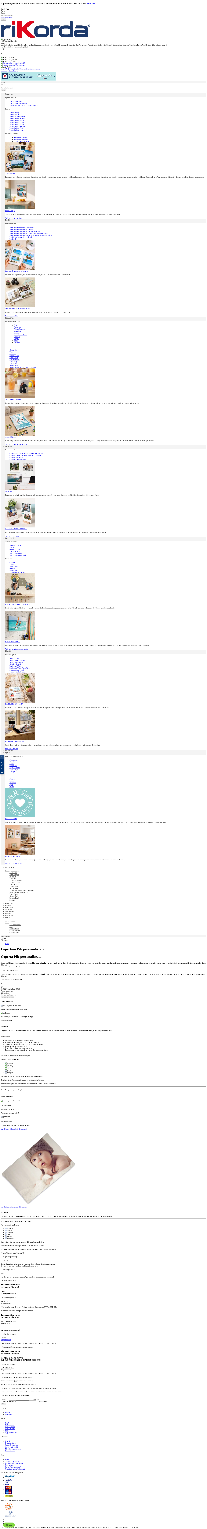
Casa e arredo (9, 538)
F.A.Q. (7, 69)
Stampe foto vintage (20, 137)
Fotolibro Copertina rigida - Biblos (21, 229)
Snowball (12, 354)
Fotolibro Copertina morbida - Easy (21, 227)
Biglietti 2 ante (14, 658)
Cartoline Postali (15, 664)
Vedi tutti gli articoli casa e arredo (16, 649)
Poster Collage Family (17, 120)
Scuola (11, 764)
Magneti (16, 339)
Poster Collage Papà (16, 128)
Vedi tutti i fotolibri (11, 316)
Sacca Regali (13, 362)
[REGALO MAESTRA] (20, 854)
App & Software (10, 1433)
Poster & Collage (15, 545)
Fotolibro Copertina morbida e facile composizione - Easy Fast (30, 235)
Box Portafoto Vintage (21, 141)
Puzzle (16, 341)
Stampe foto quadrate (21, 139)
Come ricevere (35, 69)
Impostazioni (5, 936)
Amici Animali (14, 360)
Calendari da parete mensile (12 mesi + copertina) (26, 453)
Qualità (7, 1441)
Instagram (12, 783)
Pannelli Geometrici (16, 553)
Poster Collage (14, 112)
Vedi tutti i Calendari (12, 536)
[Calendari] (20, 489)
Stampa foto (9, 94)
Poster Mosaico (14, 114)
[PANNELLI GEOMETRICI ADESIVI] (20, 602)
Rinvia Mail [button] (91, 3)
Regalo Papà (13, 770)
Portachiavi (17, 327)
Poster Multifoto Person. (17, 116)
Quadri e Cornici (15, 549)
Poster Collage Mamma (17, 126)
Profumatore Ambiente (17, 572)
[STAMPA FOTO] (20, 171)
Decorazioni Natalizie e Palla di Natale (22, 367)
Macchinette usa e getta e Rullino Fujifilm (23, 105)
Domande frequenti (11, 1443)
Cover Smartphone (20, 335)
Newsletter (9, 1414)
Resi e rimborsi (10, 1451)
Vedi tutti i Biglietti (11, 749)
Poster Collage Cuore (16, 122)
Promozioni (9, 751)
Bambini (12, 779)
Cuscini (12, 562)
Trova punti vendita (11, 1447)
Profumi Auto (14, 356)
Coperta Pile (13, 570)
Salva (3, 1404)
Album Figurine (19, 329)
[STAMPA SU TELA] (20, 640)
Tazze (16, 325)
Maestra (12, 762)
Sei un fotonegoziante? (13, 1467)
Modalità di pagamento (13, 1449)
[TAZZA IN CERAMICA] (20, 397)
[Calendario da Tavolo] (20, 527)
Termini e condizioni (12, 1461)
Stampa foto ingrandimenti (18, 103)
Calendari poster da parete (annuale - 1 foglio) (25, 455)
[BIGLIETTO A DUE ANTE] (20, 739)
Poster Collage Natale (16, 130)
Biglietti (8, 651)
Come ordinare (24, 69)
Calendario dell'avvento (17, 459)
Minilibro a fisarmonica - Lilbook (20, 237)
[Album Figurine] (20, 435)
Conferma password (8, 1401)
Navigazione (9, 1465)
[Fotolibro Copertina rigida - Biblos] (20, 269)
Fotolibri (8, 220)
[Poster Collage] (20, 209)
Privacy (7, 1459)
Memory (17, 343)
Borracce (17, 337)
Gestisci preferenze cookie (14, 1463)
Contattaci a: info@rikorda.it (15, 1469)
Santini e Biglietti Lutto (17, 672)
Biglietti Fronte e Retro (17, 660)
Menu (3, 82)
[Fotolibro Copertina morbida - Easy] (20, 306)
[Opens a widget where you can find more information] (9, 1525)
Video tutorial (14, 69)
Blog (7, 1431)
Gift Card (17, 333)
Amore (11, 781)
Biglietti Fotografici (16, 662)
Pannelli (12, 547)
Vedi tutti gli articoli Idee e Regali (16, 444)
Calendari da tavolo (16, 457)
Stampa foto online (15, 101)
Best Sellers (13, 760)
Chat (3, 69)
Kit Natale (12, 363)
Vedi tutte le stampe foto (13, 218)
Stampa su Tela (14, 551)
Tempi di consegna (11, 1445)
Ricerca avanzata (6, 17)
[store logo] (45, 37)
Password (5, 1399)
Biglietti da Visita (15, 666)
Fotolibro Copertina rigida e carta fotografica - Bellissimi (28, 233)
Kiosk (7, 944)
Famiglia (12, 771)
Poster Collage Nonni (16, 124)
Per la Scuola (13, 358)
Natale (11, 787)
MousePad (17, 331)
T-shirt (11, 352)
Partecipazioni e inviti (16, 670)
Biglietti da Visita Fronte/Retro (19, 668)
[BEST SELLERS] (20, 817)
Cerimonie (13, 350)
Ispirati (7, 752)
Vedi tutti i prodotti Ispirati (14, 863)
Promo (7, 1412)
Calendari (8, 446)
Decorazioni (13, 365)
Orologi (12, 568)
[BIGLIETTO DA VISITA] (20, 702)
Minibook (12, 239)
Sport (11, 785)
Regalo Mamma (14, 768)
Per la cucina (13, 566)
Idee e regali (9, 318)
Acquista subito (6, 1303)
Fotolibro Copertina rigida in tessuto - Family (24, 231)
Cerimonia (13, 766)
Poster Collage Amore (16, 118)
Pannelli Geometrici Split (18, 555)
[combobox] (11, 15)
